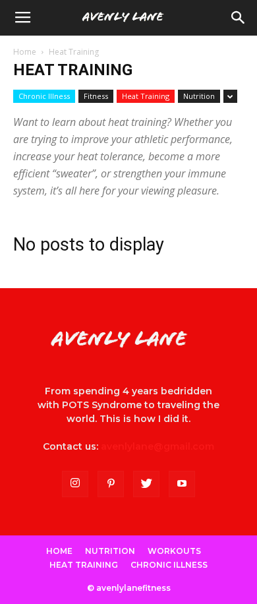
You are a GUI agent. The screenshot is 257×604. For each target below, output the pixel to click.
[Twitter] (146, 484)
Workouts (174, 551)
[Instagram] (75, 484)
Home (24, 51)
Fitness (96, 96)
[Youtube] (182, 484)
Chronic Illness (44, 96)
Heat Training (145, 96)
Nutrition (199, 96)
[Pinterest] (111, 484)
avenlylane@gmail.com (157, 446)
